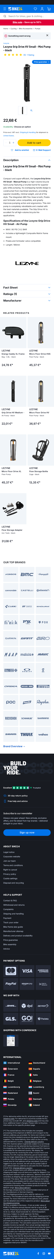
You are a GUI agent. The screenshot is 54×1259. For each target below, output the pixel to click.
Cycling (13, 29)
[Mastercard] (10, 971)
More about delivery (22, 1188)
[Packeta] (43, 1019)
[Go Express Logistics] (27, 1019)
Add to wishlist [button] (22, 150)
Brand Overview (12, 746)
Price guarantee (10, 940)
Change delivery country (34, 1142)
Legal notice (8, 852)
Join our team (9, 861)
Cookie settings (10, 878)
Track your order (10, 922)
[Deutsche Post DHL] (10, 1006)
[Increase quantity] (13, 142)
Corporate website (11, 856)
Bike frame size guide (13, 927)
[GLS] (10, 1019)
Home (5, 29)
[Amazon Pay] (27, 984)
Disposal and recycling (13, 883)
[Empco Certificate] (10, 1041)
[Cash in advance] (43, 984)
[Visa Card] (27, 971)
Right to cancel (10, 869)
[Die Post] (43, 1006)
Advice (6, 949)
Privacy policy (9, 874)
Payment (7, 918)
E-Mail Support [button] (43, 150)
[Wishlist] (35, 9)
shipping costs (8, 1119)
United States (8, 136)
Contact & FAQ (10, 900)
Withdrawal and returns (14, 905)
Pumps (37, 29)
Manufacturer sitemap (13, 931)
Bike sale (17, 22)
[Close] (47, 35)
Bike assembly (9, 944)
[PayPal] (10, 984)
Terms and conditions (13, 865)
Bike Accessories (25, 29)
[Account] (42, 9)
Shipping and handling (13, 913)
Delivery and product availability (18, 935)
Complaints (8, 909)
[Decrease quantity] (6, 142)
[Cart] (49, 9)
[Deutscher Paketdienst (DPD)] (27, 1006)
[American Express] (43, 971)
